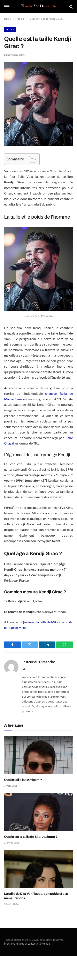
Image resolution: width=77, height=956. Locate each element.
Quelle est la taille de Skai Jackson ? (30, 836)
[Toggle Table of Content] (30, 159)
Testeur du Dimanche (38, 662)
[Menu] (6, 6)
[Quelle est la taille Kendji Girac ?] (38, 145)
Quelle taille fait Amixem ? (23, 779)
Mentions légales (14, 943)
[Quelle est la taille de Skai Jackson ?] (38, 812)
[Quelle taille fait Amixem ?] (38, 755)
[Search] (71, 6)
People (10, 29)
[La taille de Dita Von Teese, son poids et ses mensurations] (38, 869)
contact (32, 943)
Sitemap (45, 943)
